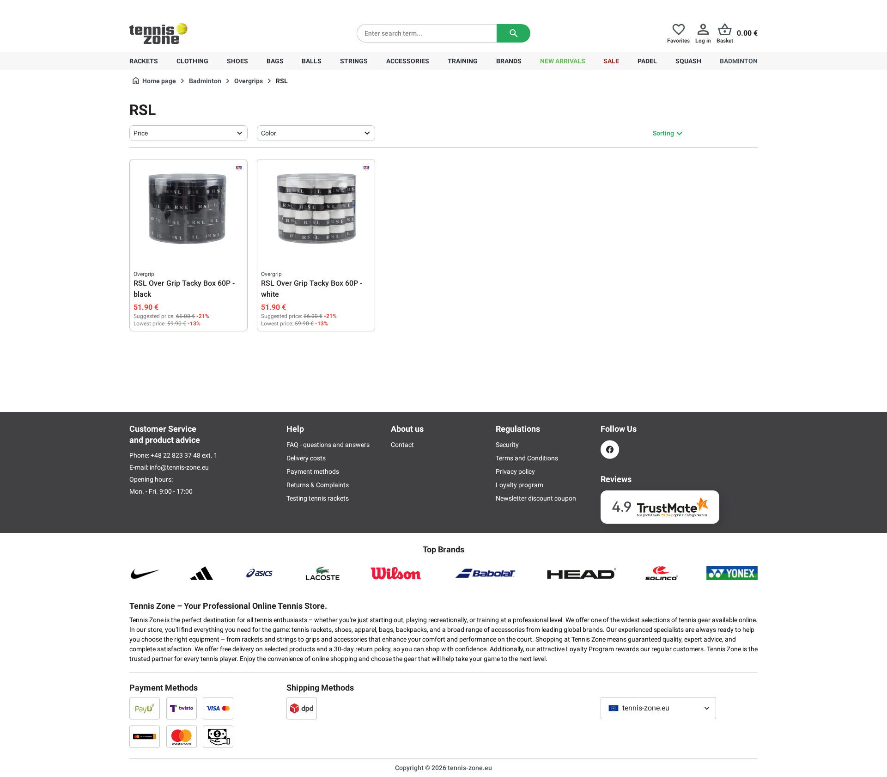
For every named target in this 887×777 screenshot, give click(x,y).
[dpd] (301, 708)
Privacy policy (515, 471)
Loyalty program (519, 485)
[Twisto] (181, 708)
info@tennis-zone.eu (179, 467)
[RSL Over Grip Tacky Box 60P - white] (316, 209)
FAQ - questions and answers (328, 444)
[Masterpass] (144, 736)
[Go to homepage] (158, 33)
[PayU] (144, 708)
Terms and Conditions (527, 458)
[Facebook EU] (610, 449)
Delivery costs (306, 458)
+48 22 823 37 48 (180, 7)
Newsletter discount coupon (536, 498)
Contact (402, 444)
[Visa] (218, 708)
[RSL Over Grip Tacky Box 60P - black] (188, 209)
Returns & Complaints (317, 485)
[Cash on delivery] (218, 736)
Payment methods (312, 471)
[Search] (513, 33)
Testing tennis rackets (317, 498)
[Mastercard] (181, 736)
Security (507, 444)
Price (141, 133)
